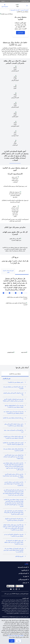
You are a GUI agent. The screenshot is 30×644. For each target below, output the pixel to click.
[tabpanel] (15, 318)
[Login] (5, 5)
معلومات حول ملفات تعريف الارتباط (15, 635)
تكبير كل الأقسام (6, 378)
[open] (27, 5)
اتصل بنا (25, 576)
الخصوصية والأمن (22, 579)
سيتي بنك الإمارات (25, 1)
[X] (13, 589)
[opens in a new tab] (21, 353)
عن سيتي (25, 582)
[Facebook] (19, 589)
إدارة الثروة (24, 570)
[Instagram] (16, 589)
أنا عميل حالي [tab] (22, 270)
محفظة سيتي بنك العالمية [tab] (15, 373)
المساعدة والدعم (23, 573)
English (3, 1)
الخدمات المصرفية (22, 567)
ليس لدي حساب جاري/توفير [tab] (8, 271)
